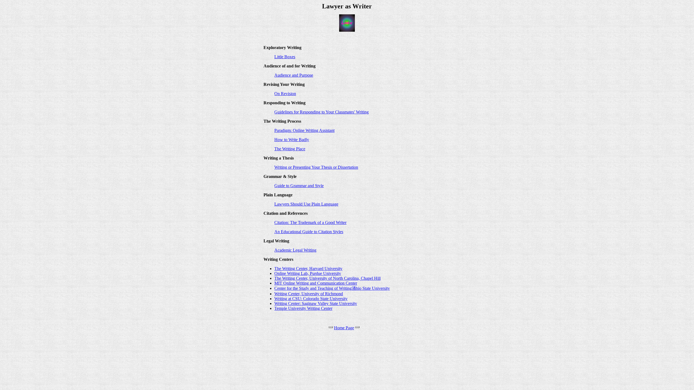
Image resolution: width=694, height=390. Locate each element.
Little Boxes (284, 56)
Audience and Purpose (293, 75)
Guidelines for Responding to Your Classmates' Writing (321, 112)
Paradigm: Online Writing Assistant (304, 130)
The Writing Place (289, 149)
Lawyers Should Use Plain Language (306, 204)
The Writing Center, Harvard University (308, 268)
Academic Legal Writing (295, 250)
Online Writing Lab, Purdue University (307, 273)
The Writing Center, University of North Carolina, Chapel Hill (327, 278)
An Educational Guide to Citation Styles (308, 231)
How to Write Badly (291, 139)
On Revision (285, 93)
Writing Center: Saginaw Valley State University (315, 303)
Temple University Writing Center (303, 308)
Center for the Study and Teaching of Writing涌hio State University (332, 288)
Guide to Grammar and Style (299, 185)
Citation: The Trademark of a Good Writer (310, 222)
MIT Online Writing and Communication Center (315, 283)
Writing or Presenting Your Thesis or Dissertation (316, 167)
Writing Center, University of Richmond (308, 293)
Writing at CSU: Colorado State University (311, 298)
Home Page (344, 328)
